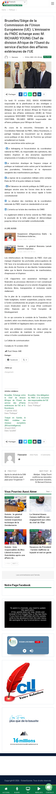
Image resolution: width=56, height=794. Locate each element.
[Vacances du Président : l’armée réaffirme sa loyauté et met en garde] (40, 537)
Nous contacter (38, 762)
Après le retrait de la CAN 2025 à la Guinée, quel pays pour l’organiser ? (15, 477)
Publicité (12, 769)
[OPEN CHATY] (48, 787)
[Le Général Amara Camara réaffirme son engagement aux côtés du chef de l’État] (40, 504)
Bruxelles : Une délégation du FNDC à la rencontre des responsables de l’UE (38, 397)
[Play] (24, 651)
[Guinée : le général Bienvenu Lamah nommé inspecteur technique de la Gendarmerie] (10, 249)
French (11, 2)
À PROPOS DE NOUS (14, 762)
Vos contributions (32, 769)
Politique (47, 57)
